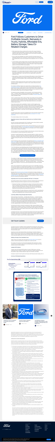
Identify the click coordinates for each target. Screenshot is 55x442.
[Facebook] (4, 429)
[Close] (52, 439)
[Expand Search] (45, 2)
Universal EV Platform (37, 94)
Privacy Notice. (24, 440)
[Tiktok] (10, 429)
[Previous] (3, 315)
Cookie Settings (49, 439)
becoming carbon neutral (33, 239)
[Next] (51, 315)
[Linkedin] (9, 429)
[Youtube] (7, 429)
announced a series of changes (21, 172)
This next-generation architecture (28, 126)
